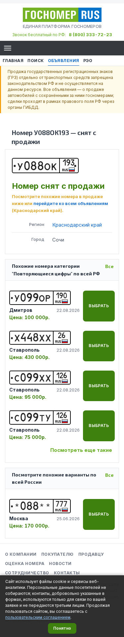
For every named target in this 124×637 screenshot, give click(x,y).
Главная (13, 60)
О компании (21, 554)
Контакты (67, 572)
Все (109, 266)
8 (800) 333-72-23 (90, 34)
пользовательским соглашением (37, 617)
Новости (60, 563)
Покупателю (57, 554)
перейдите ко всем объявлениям (70, 203)
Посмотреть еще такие (81, 450)
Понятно (62, 628)
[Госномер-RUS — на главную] (62, 15)
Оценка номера (24, 563)
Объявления (63, 60)
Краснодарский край (77, 225)
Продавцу (91, 554)
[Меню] (7, 48)
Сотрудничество (27, 572)
